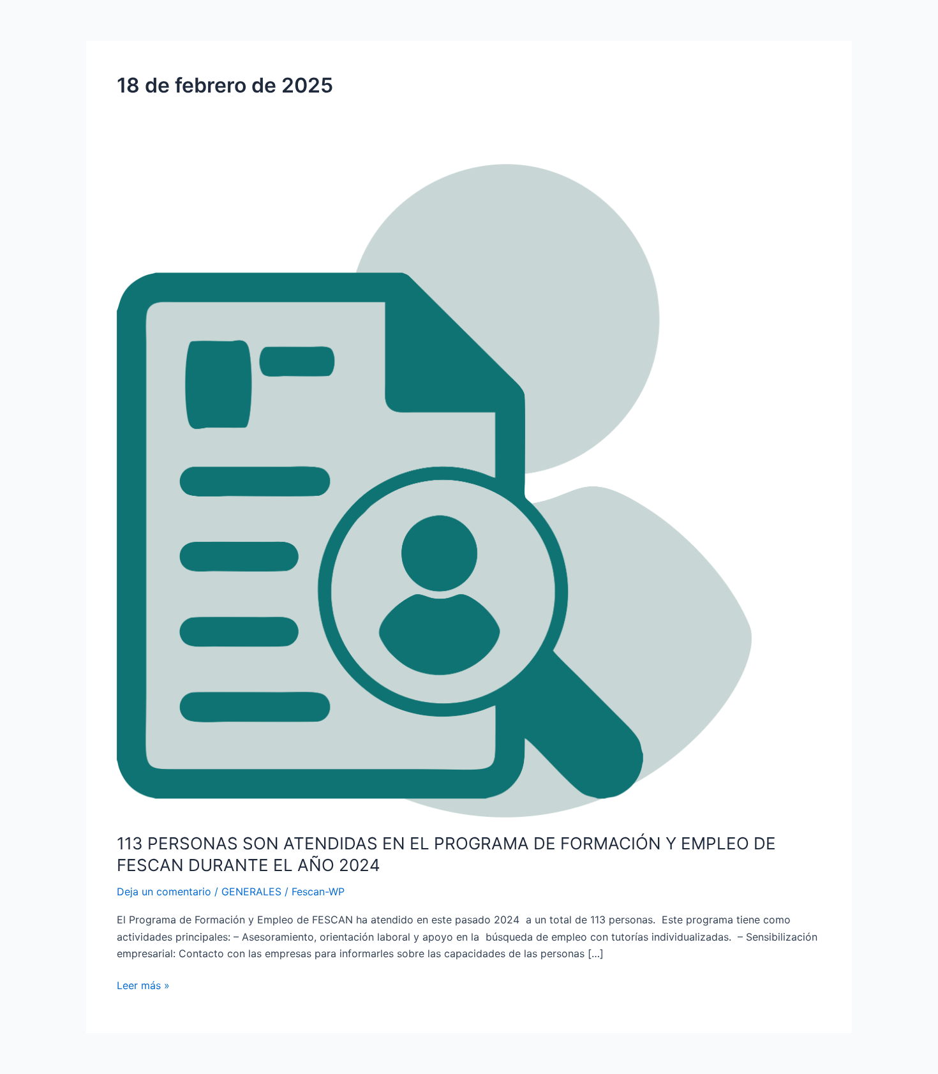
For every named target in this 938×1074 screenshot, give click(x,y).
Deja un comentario (164, 891)
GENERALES (251, 891)
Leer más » (143, 984)
